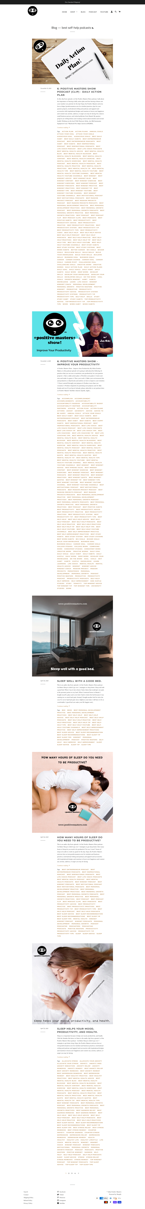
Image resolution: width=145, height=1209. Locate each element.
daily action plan (73, 267)
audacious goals (82, 136)
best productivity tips (68, 230)
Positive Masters (84, 287)
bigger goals (93, 539)
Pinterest (62, 1197)
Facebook (62, 1192)
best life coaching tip (82, 433)
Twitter (61, 1195)
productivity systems (67, 294)
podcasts (61, 928)
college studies (64, 546)
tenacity (77, 583)
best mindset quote (77, 477)
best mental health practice (79, 165)
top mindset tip (64, 586)
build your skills (83, 255)
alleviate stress (70, 1061)
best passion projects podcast (80, 491)
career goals (93, 544)
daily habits (89, 554)
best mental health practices (79, 451)
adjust (69, 411)
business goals (87, 257)
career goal (88, 259)
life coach (83, 282)
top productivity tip (75, 301)
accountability (83, 401)
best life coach (89, 425)
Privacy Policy (28, 1203)
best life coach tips (86, 430)
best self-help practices (89, 524)
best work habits (65, 539)
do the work (90, 277)
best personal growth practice (80, 212)
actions (61, 411)
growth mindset (72, 279)
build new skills (73, 252)
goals (60, 279)
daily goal (62, 269)
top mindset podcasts (77, 1162)
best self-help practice (79, 237)
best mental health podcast (79, 447)
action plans (81, 131)
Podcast (93, 12)
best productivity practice (70, 512)
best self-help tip (81, 240)
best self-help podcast (68, 235)
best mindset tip (84, 188)
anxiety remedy (75, 1068)
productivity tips (65, 296)
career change (73, 259)
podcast (95, 573)
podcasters (74, 926)
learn (73, 282)
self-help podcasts (92, 1154)
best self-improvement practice (83, 531)
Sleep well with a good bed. (79, 681)
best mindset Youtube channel (77, 192)
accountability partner (68, 406)
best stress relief (82, 1127)
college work (81, 546)
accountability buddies (68, 403)
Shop (73, 12)
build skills (88, 252)
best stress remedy (77, 1130)
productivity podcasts (78, 578)
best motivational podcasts (70, 198)
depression (62, 1135)
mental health (87, 563)
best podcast (82, 215)
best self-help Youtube (79, 242)
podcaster (62, 926)
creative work (84, 264)
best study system (66, 247)
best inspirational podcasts (80, 146)
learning (61, 563)
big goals (91, 250)
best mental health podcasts (81, 163)
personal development (84, 284)
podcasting (87, 926)
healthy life (73, 1140)
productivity (85, 289)
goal (100, 277)
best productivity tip (89, 227)
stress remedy (81, 1159)
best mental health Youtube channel (80, 172)
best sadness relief (85, 1110)
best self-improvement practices (73, 534)
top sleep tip (71, 1164)
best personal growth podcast (83, 499)
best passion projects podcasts (82, 203)
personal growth (65, 287)
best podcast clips (72, 218)
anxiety (84, 1063)
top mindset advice (93, 583)
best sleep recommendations (71, 735)
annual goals (96, 131)
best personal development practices (80, 207)
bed (63, 710)
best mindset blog (82, 178)
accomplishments (65, 401)
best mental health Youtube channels (79, 175)
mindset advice (89, 566)
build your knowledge (68, 541)
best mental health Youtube (83, 171)
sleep (99, 742)
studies (60, 583)
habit (84, 279)
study (97, 296)
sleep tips (86, 744)
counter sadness (74, 1132)
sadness (88, 1152)
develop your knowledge (77, 274)
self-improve (63, 581)
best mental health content (79, 442)
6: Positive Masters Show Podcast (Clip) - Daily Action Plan (79, 91)
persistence (73, 571)
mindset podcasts (83, 921)
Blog (83, 12)
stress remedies (65, 1159)
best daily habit (65, 416)
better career (78, 250)
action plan (67, 131)
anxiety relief (84, 1066)
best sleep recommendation (89, 732)
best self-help (71, 232)
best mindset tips (91, 480)
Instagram (62, 1200)
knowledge (62, 282)
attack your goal (65, 134)
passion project (80, 568)
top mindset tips (81, 586)
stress (81, 1157)
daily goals (74, 269)
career (60, 259)
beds (69, 710)
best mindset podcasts (68, 1103)
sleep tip (75, 744)
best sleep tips (64, 737)
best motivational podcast (90, 195)
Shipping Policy (28, 1197)
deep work (83, 272)
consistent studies (73, 549)
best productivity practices (80, 225)
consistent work (92, 549)
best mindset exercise (85, 181)
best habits (69, 144)
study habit (62, 299)
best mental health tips (88, 457)
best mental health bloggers (77, 155)
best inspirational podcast (78, 423)
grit (100, 559)
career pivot (71, 262)
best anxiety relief (94, 1068)
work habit (75, 304)
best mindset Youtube (81, 190)
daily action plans (93, 267)
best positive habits (92, 507)
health (91, 1137)
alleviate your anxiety (91, 1061)
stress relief (92, 1157)
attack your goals (85, 134)
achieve (71, 408)
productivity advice (66, 291)
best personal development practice (80, 204)
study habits (76, 299)
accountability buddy (92, 403)
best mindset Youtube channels (82, 485)
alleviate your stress (67, 1063)
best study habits (90, 245)
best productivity (82, 220)
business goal (71, 257)
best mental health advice (70, 151)
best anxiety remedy (90, 1071)
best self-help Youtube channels (79, 244)
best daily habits (72, 139)
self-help (80, 296)
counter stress (92, 1132)
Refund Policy (28, 1200)
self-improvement (79, 581)
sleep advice (63, 744)
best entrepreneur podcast (77, 417)
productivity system (88, 291)
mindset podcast (65, 921)
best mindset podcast (86, 183)
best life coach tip (66, 430)
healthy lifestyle (89, 1140)
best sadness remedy (86, 1113)
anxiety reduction (66, 1066)
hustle (75, 561)
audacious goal (64, 136)
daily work (70, 272)
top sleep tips (86, 1164)
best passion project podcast (82, 490)
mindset (93, 282)
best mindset (90, 176)
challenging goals (66, 264)
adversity (79, 411)
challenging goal (87, 262)
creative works (80, 551)
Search (26, 1192)
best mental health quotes (78, 455)
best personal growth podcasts (82, 210)
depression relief (78, 1135)
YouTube (62, 1203)
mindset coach (64, 284)
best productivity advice (77, 221)
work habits (89, 304)
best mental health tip (79, 168)
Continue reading (62, 127)
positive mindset (75, 1152)
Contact (26, 1195)
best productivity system (80, 514)
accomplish (67, 398)
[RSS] (93, 28)
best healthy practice (77, 1076)
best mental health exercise (81, 158)
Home (64, 12)
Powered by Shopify (115, 1194)
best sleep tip (93, 735)
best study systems (85, 247)
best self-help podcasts (83, 522)
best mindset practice (86, 185)
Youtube (104, 12)
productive (72, 289)
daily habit (87, 269)
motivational (63, 1147)
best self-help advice (90, 232)
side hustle (95, 581)
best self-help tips (85, 526)
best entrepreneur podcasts (81, 141)
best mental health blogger (77, 153)
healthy (61, 1140)
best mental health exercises (79, 160)
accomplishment (82, 398)
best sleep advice (65, 732)
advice (89, 411)
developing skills (73, 277)
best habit (73, 420)
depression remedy (77, 1137)
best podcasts (89, 218)
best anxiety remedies (68, 1071)
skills (89, 296)
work (65, 304)
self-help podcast (72, 1154)
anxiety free (95, 1063)
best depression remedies (69, 1073)
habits (92, 279)
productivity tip (87, 294)
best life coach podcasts (90, 148)
